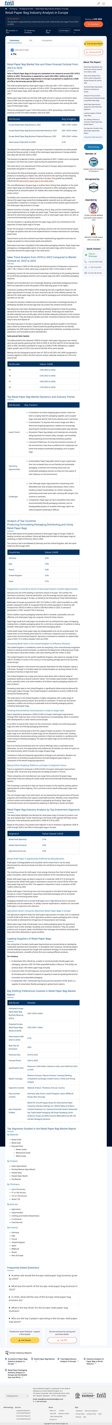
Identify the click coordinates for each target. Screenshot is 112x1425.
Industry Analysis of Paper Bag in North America (95, 1361)
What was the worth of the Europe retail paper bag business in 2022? (43, 1288)
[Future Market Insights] (9, 3)
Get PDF (63, 1340)
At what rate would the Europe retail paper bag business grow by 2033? (43, 1277)
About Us (53, 1411)
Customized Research (23, 1413)
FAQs (100, 1414)
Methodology (93, 147)
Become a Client (64, 1413)
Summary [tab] (14, 40)
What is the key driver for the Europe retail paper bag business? (38, 1309)
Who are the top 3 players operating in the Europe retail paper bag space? (43, 1320)
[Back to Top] (106, 1406)
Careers (61, 1411)
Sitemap (78, 1417)
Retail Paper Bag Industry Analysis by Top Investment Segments (93, 106)
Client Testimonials (56, 1416)
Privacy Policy (80, 1414)
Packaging (13, 9)
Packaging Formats (26, 9)
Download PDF (95, 52)
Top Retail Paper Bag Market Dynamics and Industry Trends (93, 89)
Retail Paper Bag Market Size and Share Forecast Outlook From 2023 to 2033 (93, 69)
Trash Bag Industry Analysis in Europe (68, 1360)
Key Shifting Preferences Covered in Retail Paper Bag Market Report (93, 122)
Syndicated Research (23, 1411)
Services (18, 1407)
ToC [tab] (30, 40)
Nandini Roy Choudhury (29, 32)
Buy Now (95, 24)
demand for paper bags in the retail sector (36, 181)
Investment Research (23, 1416)
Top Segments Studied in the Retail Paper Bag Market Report (93, 130)
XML (84, 1417)
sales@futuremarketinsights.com (50, 1399)
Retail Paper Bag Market (44, 1359)
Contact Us (53, 1419)
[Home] (7, 9)
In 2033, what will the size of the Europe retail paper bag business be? (40, 1298)
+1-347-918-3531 (41, 1401)
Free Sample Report (95, 43)
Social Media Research (23, 1419)
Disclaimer (79, 1411)
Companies (47, 40)
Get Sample (26, 1340)
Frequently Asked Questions (93, 137)
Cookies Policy (91, 1414)
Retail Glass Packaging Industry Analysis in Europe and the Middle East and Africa (17, 1374)
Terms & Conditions (91, 1411)
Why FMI (53, 1413)
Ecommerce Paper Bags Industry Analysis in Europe (18, 1361)
